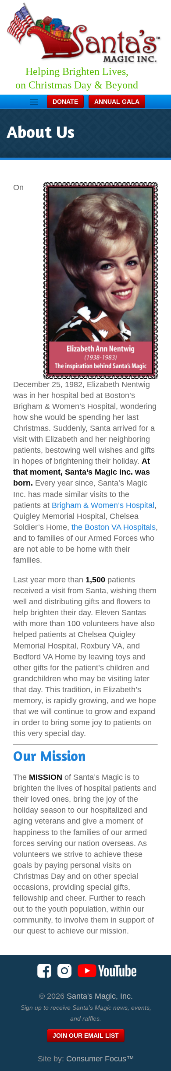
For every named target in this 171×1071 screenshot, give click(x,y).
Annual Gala (116, 101)
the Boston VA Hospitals (113, 527)
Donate (65, 101)
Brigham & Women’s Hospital (103, 505)
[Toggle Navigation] (34, 102)
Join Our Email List (86, 1035)
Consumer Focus (100, 1058)
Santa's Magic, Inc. (100, 996)
